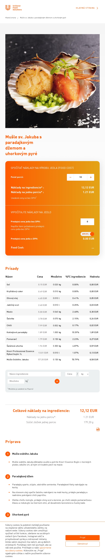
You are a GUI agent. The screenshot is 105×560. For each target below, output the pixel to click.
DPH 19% (89, 234)
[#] (13, 8)
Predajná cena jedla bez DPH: (25, 222)
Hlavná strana (85, 8)
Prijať (82, 538)
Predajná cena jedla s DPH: (24, 239)
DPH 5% (85, 234)
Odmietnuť (83, 544)
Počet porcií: (17, 177)
